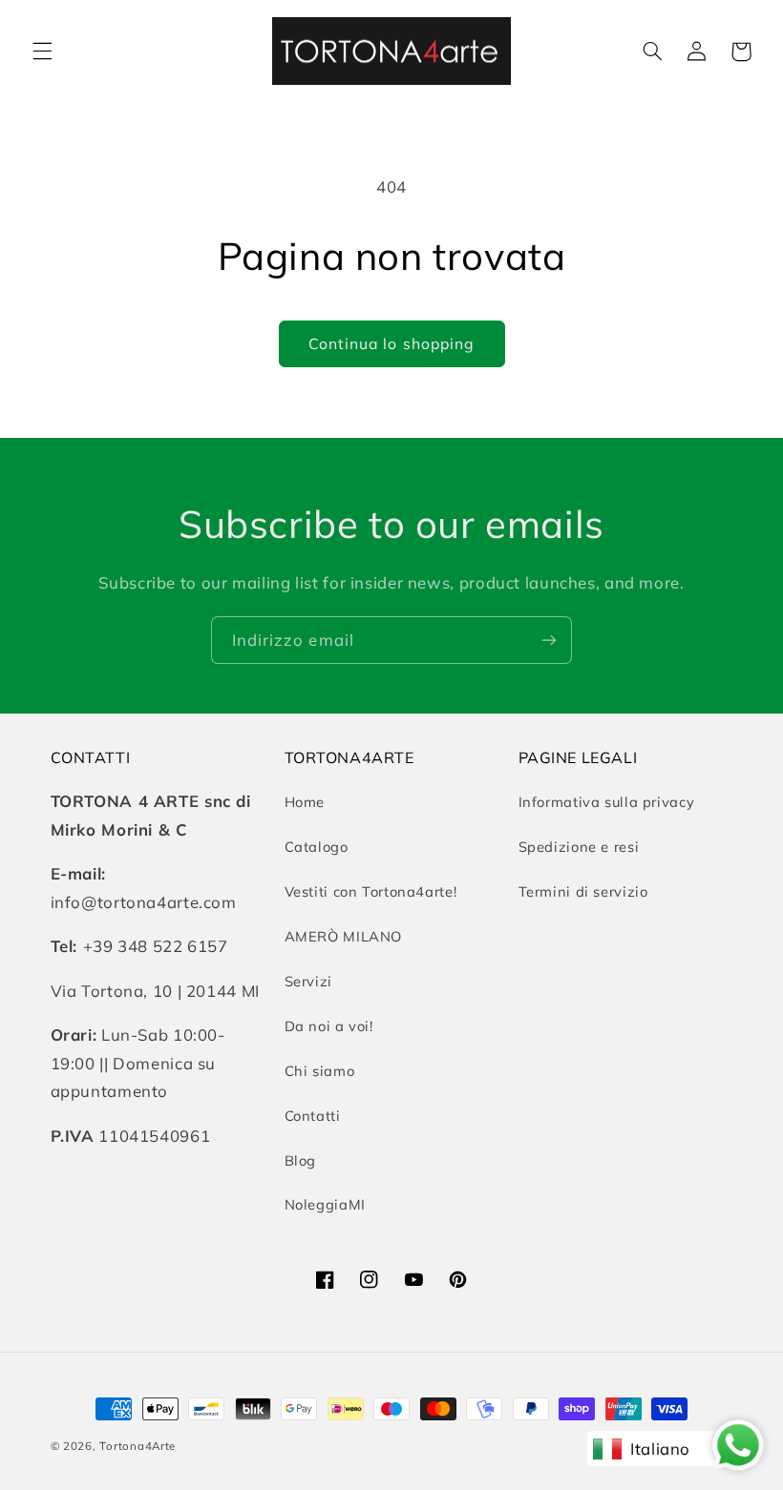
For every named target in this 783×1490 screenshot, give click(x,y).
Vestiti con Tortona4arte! (371, 891)
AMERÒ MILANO (344, 936)
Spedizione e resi (579, 847)
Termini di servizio (583, 891)
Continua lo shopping (391, 343)
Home (305, 802)
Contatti (313, 1116)
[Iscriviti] (549, 639)
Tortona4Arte (137, 1445)
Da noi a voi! (329, 1026)
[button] (42, 51)
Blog (301, 1160)
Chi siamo (320, 1071)
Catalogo (317, 847)
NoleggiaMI (325, 1204)
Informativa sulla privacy (606, 802)
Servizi (308, 981)
